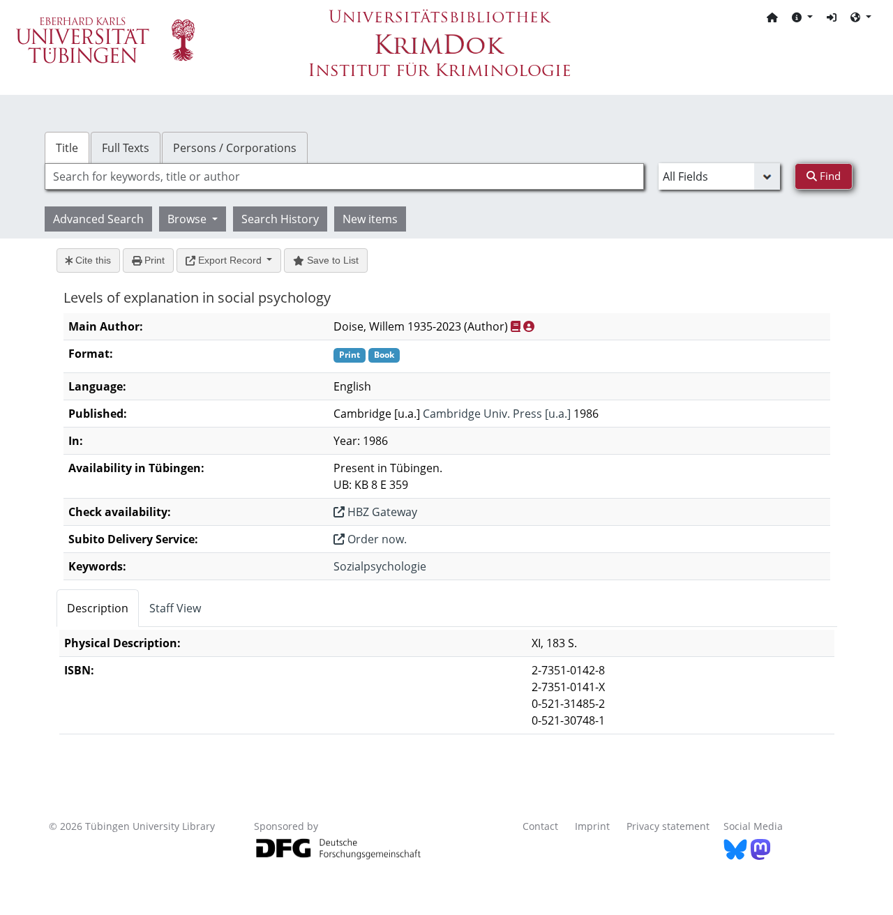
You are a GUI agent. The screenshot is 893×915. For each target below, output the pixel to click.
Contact (540, 826)
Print (153, 260)
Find (829, 176)
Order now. (376, 539)
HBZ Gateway (381, 512)
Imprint (592, 826)
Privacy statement (668, 826)
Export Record (229, 260)
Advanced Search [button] (98, 219)
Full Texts (125, 148)
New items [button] (370, 219)
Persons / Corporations (235, 148)
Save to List (331, 260)
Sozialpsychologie (379, 566)
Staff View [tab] (175, 608)
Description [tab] (97, 608)
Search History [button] (280, 219)
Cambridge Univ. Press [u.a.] (497, 413)
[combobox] (344, 176)
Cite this (92, 260)
